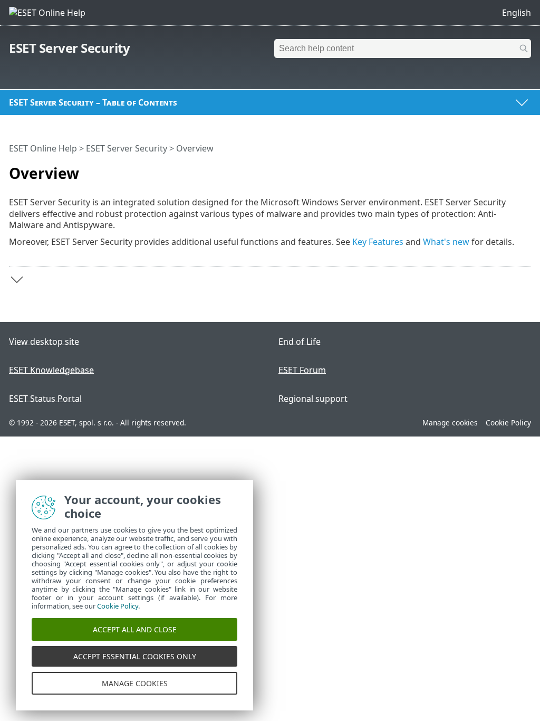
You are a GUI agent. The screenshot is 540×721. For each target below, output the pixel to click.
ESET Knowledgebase (51, 369)
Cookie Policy (508, 423)
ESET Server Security (69, 47)
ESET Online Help (43, 148)
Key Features (377, 242)
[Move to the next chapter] (17, 280)
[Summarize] (525, 169)
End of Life (299, 341)
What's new (446, 242)
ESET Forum (302, 369)
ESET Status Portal (45, 398)
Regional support (313, 398)
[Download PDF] (509, 169)
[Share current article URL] (493, 169)
